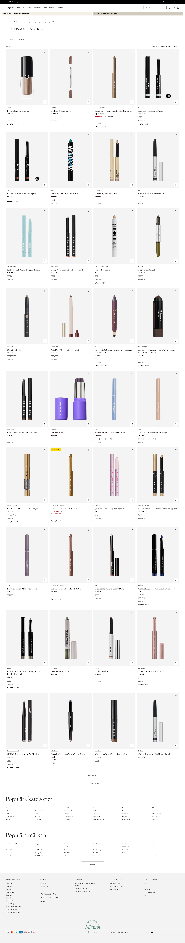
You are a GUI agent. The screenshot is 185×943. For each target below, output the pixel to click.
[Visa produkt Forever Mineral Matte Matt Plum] (27, 555)
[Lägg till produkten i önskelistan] (45, 52)
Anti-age (37, 816)
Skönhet (147, 889)
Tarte (96, 346)
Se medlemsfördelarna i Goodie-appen (85, 884)
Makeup (8, 807)
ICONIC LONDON (12, 505)
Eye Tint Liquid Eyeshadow (19, 111)
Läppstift (124, 816)
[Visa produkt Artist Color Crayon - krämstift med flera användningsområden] (158, 316)
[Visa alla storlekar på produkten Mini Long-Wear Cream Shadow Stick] (97, 761)
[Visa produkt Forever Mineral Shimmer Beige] (158, 399)
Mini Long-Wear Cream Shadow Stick (112, 754)
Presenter (176, 2)
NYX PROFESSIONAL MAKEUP (103, 266)
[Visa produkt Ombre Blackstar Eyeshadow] (158, 160)
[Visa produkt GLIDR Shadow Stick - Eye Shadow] (27, 721)
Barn (146, 895)
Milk (65, 856)
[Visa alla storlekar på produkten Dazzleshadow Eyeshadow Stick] (97, 595)
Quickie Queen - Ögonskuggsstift (109, 509)
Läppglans (155, 816)
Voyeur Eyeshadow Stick (106, 194)
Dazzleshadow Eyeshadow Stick (109, 589)
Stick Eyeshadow (14, 350)
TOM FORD (67, 853)
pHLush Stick (57, 433)
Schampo (67, 819)
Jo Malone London (40, 850)
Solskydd (8, 813)
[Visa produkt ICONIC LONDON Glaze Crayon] (27, 475)
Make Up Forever (142, 346)
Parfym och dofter (157, 813)
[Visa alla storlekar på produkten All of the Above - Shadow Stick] (54, 356)
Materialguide (114, 889)
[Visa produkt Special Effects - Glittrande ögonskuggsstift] (158, 475)
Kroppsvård (155, 810)
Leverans (8, 889)
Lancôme (140, 585)
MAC (96, 585)
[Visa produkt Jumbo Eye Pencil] (114, 236)
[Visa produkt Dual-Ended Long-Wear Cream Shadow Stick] (71, 721)
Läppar (37, 813)
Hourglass (97, 190)
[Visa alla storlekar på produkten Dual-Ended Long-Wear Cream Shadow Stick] (53, 763)
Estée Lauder (155, 853)
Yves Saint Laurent (11, 850)
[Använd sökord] (146, 8)
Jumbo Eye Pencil (102, 270)
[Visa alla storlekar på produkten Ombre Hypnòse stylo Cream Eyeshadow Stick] (141, 598)
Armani (9, 107)
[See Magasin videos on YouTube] (152, 932)
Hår (123, 810)
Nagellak (66, 807)
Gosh (96, 429)
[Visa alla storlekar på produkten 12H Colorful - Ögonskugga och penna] (9, 276)
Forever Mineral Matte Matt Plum (22, 589)
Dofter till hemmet (98, 819)
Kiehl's (95, 847)
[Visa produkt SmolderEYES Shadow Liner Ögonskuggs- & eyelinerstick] (114, 316)
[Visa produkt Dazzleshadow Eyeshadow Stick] (114, 555)
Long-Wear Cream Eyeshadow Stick (67, 270)
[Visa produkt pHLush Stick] (71, 399)
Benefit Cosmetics (11, 856)
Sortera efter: (155, 46)
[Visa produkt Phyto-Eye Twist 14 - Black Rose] (71, 160)
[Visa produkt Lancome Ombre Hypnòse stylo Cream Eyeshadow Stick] (27, 638)
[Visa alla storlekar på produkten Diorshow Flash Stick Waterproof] (140, 117)
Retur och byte (10, 892)
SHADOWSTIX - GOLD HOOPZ (66, 509)
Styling (154, 807)
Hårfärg (37, 807)
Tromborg (53, 107)
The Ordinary (97, 850)
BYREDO (95, 853)
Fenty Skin (125, 850)
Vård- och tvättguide (116, 886)
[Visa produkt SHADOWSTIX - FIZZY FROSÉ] (71, 555)
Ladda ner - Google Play (82, 891)
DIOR (139, 107)
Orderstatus (10, 886)
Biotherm (125, 853)
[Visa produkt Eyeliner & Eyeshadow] (71, 77)
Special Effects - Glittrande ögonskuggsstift (157, 509)
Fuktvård (66, 813)
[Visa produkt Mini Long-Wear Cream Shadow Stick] (114, 721)
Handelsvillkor (10, 901)
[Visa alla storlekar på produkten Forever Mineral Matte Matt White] (104, 439)
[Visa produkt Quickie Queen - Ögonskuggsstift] (114, 475)
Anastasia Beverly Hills (13, 750)
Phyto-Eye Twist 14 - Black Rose (65, 194)
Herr (146, 886)
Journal (162, 2)
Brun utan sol (68, 810)
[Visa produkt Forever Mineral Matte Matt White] (114, 399)
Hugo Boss (96, 856)
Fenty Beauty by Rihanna (101, 107)
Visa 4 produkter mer (92, 783)
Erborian (8, 853)
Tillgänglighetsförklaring (13, 912)
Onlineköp (9, 883)
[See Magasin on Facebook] (149, 932)
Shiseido (37, 847)
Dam (146, 883)
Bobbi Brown (54, 266)
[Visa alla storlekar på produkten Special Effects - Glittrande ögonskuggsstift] (140, 515)
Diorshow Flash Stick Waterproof (153, 111)
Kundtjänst (9, 898)
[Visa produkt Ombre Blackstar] (114, 638)
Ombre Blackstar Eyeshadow (151, 194)
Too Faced (97, 505)
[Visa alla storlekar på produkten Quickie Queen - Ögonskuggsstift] (96, 515)
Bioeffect (96, 844)
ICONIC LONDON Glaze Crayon (22, 509)
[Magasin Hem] (9, 7)
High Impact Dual (146, 270)
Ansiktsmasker (10, 816)
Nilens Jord (10, 346)
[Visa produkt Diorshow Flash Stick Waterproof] (158, 77)
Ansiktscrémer (39, 810)
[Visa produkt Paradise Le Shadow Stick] (158, 638)
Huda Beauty (155, 856)
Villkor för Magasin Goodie (14, 906)
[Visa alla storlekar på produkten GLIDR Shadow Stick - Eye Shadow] (9, 761)
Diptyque (37, 844)
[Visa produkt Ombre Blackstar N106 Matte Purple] (158, 721)
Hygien (8, 819)
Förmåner (43, 883)
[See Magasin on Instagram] (146, 932)
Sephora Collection (12, 266)
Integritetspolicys (11, 909)
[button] (169, 7)
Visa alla (92, 864)
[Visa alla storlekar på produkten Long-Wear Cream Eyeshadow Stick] (53, 276)
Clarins (154, 850)
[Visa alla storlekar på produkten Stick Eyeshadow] (11, 356)
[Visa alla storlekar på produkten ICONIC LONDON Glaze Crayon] (11, 515)
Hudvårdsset (126, 819)
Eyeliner (95, 810)
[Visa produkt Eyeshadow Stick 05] (71, 638)
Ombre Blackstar (102, 672)
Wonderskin (54, 429)
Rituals (66, 844)
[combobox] (154, 7)
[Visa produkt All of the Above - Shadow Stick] (71, 316)
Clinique (140, 266)
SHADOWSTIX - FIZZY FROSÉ (66, 589)
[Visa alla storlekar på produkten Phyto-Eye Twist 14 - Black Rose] (53, 200)
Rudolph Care (39, 853)
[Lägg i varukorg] (45, 102)
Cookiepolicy (10, 904)
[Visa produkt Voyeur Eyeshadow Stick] (114, 160)
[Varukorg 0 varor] (178, 8)
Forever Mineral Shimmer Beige (152, 433)
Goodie (156, 2)
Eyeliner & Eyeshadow (61, 111)
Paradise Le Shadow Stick (149, 672)
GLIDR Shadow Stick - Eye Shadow (23, 754)
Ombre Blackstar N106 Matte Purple (154, 754)
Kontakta (9, 895)
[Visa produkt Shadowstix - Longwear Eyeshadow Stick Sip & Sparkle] (114, 77)
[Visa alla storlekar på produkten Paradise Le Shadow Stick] (140, 678)
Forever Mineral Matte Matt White (110, 433)
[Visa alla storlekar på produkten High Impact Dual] (140, 276)
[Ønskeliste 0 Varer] (174, 8)
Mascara (124, 807)
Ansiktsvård (96, 813)
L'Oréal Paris (141, 668)
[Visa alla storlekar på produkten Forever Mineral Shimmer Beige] (147, 439)
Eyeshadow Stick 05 (60, 672)
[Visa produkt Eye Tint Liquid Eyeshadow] (27, 77)
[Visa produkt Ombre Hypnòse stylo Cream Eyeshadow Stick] (158, 555)
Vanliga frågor (45, 886)
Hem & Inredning (150, 892)
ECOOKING (54, 668)
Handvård (38, 819)
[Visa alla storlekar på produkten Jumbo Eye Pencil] (96, 276)
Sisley (52, 190)
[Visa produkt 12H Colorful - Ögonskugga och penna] (27, 236)
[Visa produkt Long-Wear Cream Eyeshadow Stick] (71, 236)
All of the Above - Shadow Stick (65, 350)
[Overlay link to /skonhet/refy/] (138, 13)
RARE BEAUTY (54, 346)
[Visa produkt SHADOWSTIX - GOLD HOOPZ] (71, 475)
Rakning (154, 819)
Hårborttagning (68, 816)
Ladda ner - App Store (82, 888)
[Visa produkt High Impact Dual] (158, 236)
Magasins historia (115, 883)
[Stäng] (123, 481)
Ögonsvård (125, 813)
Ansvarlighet (169, 2)
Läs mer (43, 902)
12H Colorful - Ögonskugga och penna (24, 270)
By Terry (140, 190)
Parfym (95, 807)
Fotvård (8, 810)
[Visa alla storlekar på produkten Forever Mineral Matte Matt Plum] (10, 595)
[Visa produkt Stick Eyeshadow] (27, 316)
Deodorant (96, 816)
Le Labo (124, 844)
